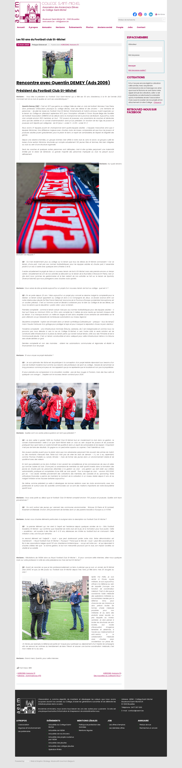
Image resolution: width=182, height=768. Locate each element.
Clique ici (157, 102)
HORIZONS (65, 45)
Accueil (21, 27)
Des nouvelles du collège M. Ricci (107, 675)
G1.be (27, 761)
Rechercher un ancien (148, 728)
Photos (89, 27)
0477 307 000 (136, 707)
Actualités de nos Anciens (59, 734)
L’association (23, 725)
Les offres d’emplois (117, 725)
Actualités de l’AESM (56, 730)
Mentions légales (86, 730)
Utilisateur (132, 44)
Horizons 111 (74, 45)
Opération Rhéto (55, 749)
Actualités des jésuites (57, 743)
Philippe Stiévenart (39, 45)
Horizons (60, 27)
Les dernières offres (117, 728)
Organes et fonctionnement (29, 728)
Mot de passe (133, 55)
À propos (33, 27)
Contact (141, 27)
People (119, 27)
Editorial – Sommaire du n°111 (29, 675)
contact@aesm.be (135, 711)
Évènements (75, 27)
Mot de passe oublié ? (137, 70)
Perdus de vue (145, 725)
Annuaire (47, 27)
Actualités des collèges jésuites (61, 746)
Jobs (130, 27)
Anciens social (105, 27)
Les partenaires (24, 731)
